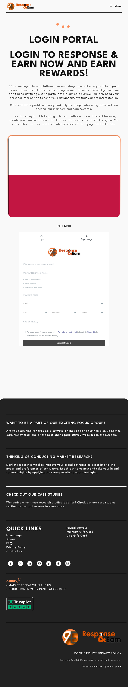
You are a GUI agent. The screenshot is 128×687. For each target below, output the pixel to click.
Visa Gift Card (76, 535)
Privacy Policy (16, 547)
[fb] (10, 563)
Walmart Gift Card (79, 532)
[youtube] (39, 563)
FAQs (10, 543)
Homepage (14, 535)
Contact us (14, 551)
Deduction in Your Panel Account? (37, 589)
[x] (20, 563)
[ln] (30, 563)
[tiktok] (48, 563)
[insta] (68, 563)
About (10, 539)
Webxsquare (114, 666)
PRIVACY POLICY (109, 653)
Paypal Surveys (77, 528)
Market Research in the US (30, 585)
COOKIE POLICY (85, 653)
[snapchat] (58, 563)
